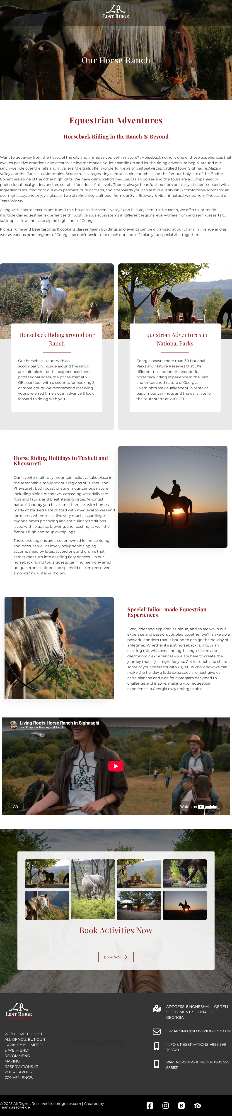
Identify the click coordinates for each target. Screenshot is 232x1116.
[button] (44, 12)
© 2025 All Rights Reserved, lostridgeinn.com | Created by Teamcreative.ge (52, 1105)
